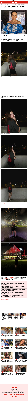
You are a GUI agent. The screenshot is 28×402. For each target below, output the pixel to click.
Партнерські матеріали (17, 394)
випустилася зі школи (13, 205)
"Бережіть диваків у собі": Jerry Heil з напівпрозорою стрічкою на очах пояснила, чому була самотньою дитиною (21, 361)
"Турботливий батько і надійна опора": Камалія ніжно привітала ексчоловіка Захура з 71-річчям (20, 336)
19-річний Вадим (10, 277)
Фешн (7, 4)
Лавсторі (16, 4)
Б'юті (9, 4)
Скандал (5, 4)
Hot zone (19, 4)
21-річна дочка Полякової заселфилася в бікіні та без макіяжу (7, 361)
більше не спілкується (7, 203)
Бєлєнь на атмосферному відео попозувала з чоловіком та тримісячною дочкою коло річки (20, 374)
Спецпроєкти (22, 4)
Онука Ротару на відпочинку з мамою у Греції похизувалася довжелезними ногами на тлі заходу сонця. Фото (21, 348)
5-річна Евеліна (6, 278)
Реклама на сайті (6, 394)
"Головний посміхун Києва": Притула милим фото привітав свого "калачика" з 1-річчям (7, 336)
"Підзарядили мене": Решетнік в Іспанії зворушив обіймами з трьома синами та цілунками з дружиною (7, 374)
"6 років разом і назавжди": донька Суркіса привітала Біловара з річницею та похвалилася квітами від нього (7, 348)
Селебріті (2, 4)
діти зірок (2, 299)
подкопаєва (6, 299)
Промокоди (22, 394)
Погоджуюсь (1, 401)
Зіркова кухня (12, 4)
